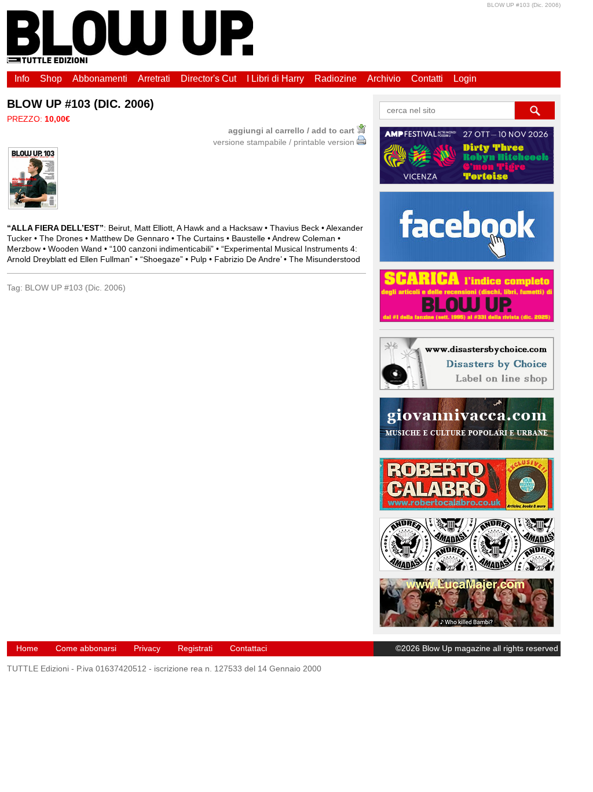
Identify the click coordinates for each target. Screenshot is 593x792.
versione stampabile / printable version (285, 142)
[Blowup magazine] (130, 60)
